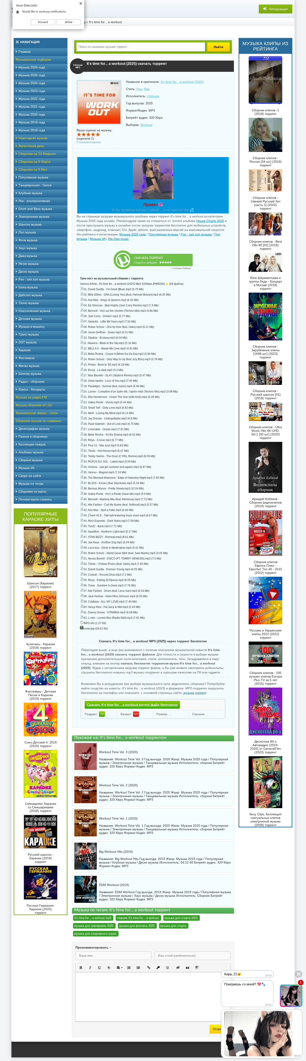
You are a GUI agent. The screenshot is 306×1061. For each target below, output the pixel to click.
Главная (25, 51)
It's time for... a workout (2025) (182, 81)
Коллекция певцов (32, 444)
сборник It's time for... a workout (138, 918)
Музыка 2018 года (32, 130)
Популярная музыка (163, 234)
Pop (139, 89)
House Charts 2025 (210, 221)
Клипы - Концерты (32, 389)
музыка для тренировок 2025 (93, 925)
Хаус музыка (28, 248)
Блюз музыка (28, 287)
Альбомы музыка (31, 452)
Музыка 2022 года (32, 99)
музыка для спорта (173, 925)
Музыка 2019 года (32, 122)
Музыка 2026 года (32, 67)
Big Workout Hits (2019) (116, 851)
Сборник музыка (31, 460)
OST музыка (28, 342)
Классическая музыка (34, 311)
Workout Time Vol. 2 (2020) (118, 785)
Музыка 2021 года (32, 106)
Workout (146, 125)
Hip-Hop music (118, 239)
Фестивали (26, 358)
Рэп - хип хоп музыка (196, 234)
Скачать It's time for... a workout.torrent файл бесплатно (132, 705)
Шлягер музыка (30, 373)
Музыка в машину (32, 326)
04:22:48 (187, 862)
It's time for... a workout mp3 (92, 918)
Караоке (25, 350)
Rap (147, 89)
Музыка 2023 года (32, 91)
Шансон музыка (30, 224)
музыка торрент (194, 693)
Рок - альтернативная (34, 201)
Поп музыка (27, 232)
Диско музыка (29, 271)
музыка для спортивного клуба (95, 933)
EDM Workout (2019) (114, 885)
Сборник (203, 895)
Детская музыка (30, 318)
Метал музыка (29, 366)
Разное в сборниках (33, 436)
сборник (153, 96)
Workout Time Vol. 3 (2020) (118, 752)
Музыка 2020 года (32, 114)
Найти (218, 47)
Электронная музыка (34, 216)
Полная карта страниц (35, 499)
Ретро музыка (29, 263)
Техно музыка (29, 303)
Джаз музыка (28, 256)
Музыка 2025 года (132, 234)
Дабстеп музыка (30, 295)
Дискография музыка (34, 428)
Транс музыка (29, 334)
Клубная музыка (30, 193)
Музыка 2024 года (32, 83)
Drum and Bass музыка (35, 208)
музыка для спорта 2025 (181, 918)
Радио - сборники (31, 381)
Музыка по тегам (31, 483)
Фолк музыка (28, 240)
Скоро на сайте (30, 476)
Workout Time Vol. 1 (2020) (118, 818)
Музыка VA (97, 239)
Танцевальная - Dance (35, 185)
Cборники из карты (32, 491)
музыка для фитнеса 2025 (137, 925)
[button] (80, 967)
